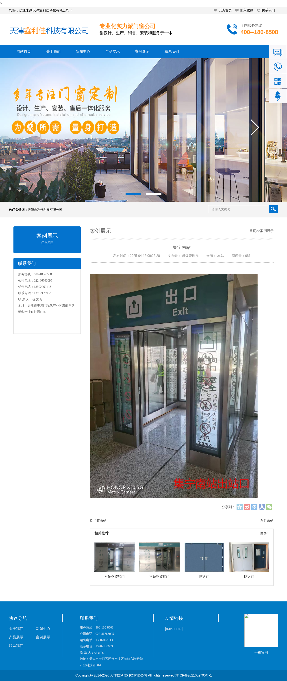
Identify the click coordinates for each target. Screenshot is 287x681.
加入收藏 (246, 10)
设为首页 (225, 10)
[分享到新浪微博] (247, 507)
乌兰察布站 (98, 521)
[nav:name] (174, 629)
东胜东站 (267, 521)
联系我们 (268, 10)
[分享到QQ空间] (240, 507)
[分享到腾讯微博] (254, 507)
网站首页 (24, 51)
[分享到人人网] (262, 507)
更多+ (264, 533)
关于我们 (53, 51)
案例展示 (142, 51)
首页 (252, 231)
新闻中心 (83, 51)
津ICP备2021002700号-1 (193, 675)
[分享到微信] (269, 507)
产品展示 (112, 51)
